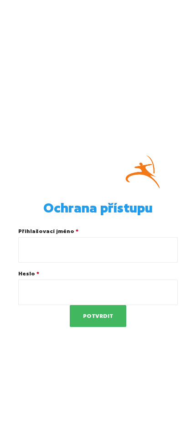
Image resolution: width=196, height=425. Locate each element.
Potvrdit (98, 315)
